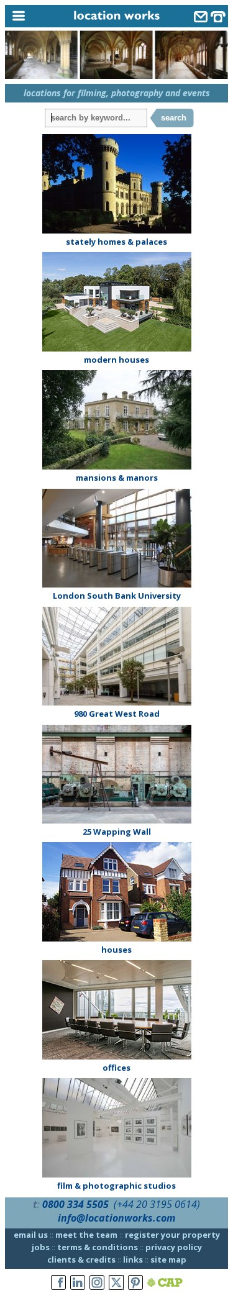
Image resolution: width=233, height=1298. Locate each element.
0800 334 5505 (75, 1204)
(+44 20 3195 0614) (157, 1204)
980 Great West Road (117, 713)
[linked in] (77, 1283)
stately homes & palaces (116, 241)
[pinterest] (135, 1283)
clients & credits (81, 1259)
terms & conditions (97, 1247)
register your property (172, 1234)
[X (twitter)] (116, 1283)
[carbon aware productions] (165, 1283)
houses (116, 949)
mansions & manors (117, 477)
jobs (41, 1247)
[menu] (33, 16)
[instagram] (97, 1283)
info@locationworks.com (116, 1218)
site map (168, 1259)
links (133, 1259)
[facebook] (58, 1283)
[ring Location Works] (218, 18)
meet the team (86, 1234)
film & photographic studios (116, 1185)
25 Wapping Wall (117, 831)
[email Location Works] (200, 18)
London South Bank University (117, 595)
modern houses (116, 359)
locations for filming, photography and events (117, 93)
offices (116, 1067)
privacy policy (173, 1247)
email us (31, 1234)
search (173, 117)
